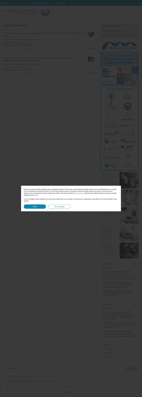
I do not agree (59, 206)
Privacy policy (79, 193)
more (35, 195)
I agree (34, 206)
